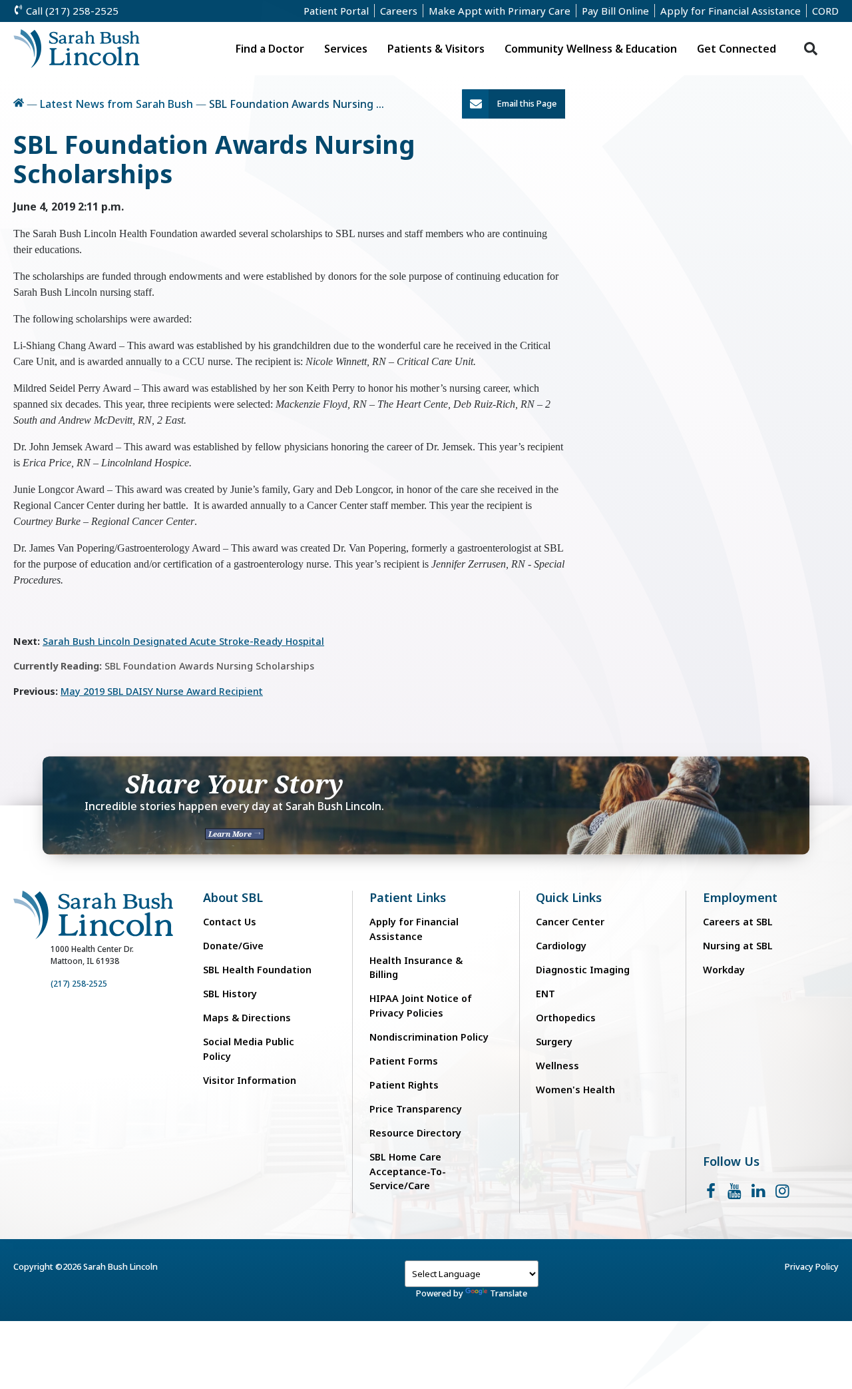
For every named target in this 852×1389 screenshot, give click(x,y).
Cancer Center (570, 921)
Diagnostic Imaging (583, 969)
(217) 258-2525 (79, 983)
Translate (508, 1293)
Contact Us (229, 921)
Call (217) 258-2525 (70, 10)
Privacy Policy (812, 1266)
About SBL (233, 898)
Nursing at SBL (738, 945)
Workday (724, 969)
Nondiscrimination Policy (429, 1037)
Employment (740, 898)
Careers (398, 10)
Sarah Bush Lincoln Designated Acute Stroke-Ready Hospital (183, 641)
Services (345, 48)
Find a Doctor (270, 48)
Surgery (554, 1041)
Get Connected (736, 48)
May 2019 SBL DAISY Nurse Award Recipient (162, 691)
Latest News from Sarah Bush (116, 104)
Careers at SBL (738, 921)
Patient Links (407, 898)
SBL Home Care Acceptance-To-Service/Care (407, 1171)
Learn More (231, 834)
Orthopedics (566, 1017)
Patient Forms (403, 1061)
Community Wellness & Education (591, 48)
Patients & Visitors (436, 48)
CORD (825, 10)
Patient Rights (404, 1085)
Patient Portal (336, 10)
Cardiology (561, 945)
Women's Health (575, 1089)
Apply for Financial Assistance (730, 10)
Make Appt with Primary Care (499, 10)
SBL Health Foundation (257, 969)
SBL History (230, 993)
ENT (545, 993)
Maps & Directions (247, 1017)
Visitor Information (249, 1080)
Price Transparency (415, 1109)
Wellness (557, 1065)
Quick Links (569, 898)
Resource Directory (415, 1133)
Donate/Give (233, 945)
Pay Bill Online (615, 10)
